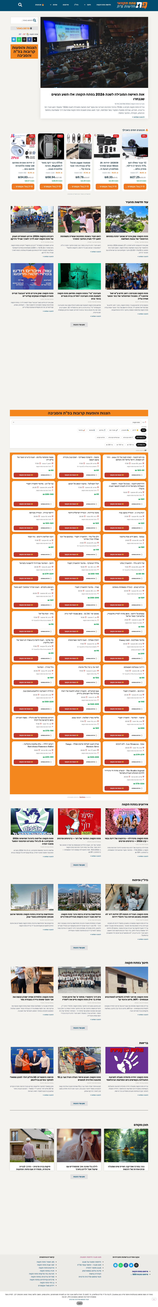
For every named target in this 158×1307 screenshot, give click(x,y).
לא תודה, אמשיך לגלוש (79, 676)
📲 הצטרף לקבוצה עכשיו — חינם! (79, 670)
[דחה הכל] (154, 1299)
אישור (79, 1303)
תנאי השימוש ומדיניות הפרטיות (79, 1299)
